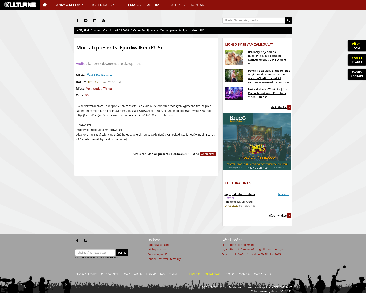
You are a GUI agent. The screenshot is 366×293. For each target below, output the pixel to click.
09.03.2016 (122, 30)
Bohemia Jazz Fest (159, 254)
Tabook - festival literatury (164, 259)
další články (279, 107)
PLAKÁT (357, 60)
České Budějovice (144, 30)
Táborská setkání (158, 244)
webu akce (207, 154)
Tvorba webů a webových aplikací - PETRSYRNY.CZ (260, 287)
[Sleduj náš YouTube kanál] (86, 20)
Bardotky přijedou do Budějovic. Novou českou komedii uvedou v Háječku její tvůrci (267, 57)
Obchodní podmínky (238, 274)
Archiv (153, 4)
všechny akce (278, 215)
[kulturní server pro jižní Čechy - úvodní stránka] (20, 5)
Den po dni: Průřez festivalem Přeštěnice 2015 (251, 254)
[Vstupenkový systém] (257, 141)
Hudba (81, 64)
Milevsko (283, 194)
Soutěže (175, 4)
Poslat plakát (213, 274)
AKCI (357, 45)
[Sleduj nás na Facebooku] (77, 20)
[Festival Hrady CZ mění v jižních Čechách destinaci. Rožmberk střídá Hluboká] (234, 93)
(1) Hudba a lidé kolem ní (238, 244)
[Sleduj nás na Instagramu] (95, 20)
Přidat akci (194, 274)
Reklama (151, 274)
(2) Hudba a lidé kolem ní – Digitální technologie (252, 249)
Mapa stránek (262, 274)
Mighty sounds (157, 249)
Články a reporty (68, 4)
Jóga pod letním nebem (240, 194)
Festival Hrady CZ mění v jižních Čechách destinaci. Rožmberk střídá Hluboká (268, 93)
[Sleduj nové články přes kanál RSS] (104, 20)
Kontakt (199, 4)
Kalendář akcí (105, 4)
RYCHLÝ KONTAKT (357, 74)
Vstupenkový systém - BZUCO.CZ (271, 291)
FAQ (162, 274)
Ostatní (229, 198)
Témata (133, 4)
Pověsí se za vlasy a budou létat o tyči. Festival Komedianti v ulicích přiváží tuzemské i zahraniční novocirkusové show (269, 76)
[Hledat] (288, 20)
